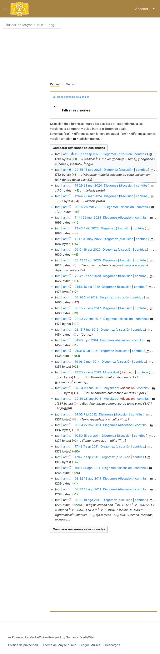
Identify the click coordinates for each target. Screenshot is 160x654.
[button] (103, 110)
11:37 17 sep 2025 (87, 154)
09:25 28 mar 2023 (88, 207)
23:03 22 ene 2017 (88, 318)
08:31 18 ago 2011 (88, 500)
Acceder (141, 9)
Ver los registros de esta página (70, 96)
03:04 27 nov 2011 (88, 425)
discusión (125, 154)
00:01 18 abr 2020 (88, 249)
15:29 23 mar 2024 (88, 185)
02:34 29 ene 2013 (88, 388)
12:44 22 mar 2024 (88, 196)
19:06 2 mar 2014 (87, 361)
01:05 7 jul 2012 (86, 414)
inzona (126, 265)
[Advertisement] (105, 50)
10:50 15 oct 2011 (87, 435)
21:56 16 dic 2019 (87, 286)
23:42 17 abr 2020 (88, 260)
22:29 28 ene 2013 (88, 398)
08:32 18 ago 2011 (88, 478)
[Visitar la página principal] (19, 9)
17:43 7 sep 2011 (87, 446)
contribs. (141, 154)
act (58, 169)
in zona (140, 265)
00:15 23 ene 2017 (88, 308)
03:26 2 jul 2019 (86, 297)
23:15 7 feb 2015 (87, 329)
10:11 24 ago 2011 (87, 468)
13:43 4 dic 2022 (87, 228)
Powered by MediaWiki (28, 637)
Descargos (112, 645)
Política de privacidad (23, 645)
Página (54, 84)
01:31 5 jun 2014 (86, 350)
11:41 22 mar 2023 (88, 217)
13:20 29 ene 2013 (88, 372)
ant (65, 154)
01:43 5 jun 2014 (86, 340)
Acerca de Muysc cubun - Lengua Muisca (71, 645)
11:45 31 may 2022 (88, 239)
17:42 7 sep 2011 (87, 457)
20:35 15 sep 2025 (88, 169)
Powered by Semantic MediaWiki (71, 637)
